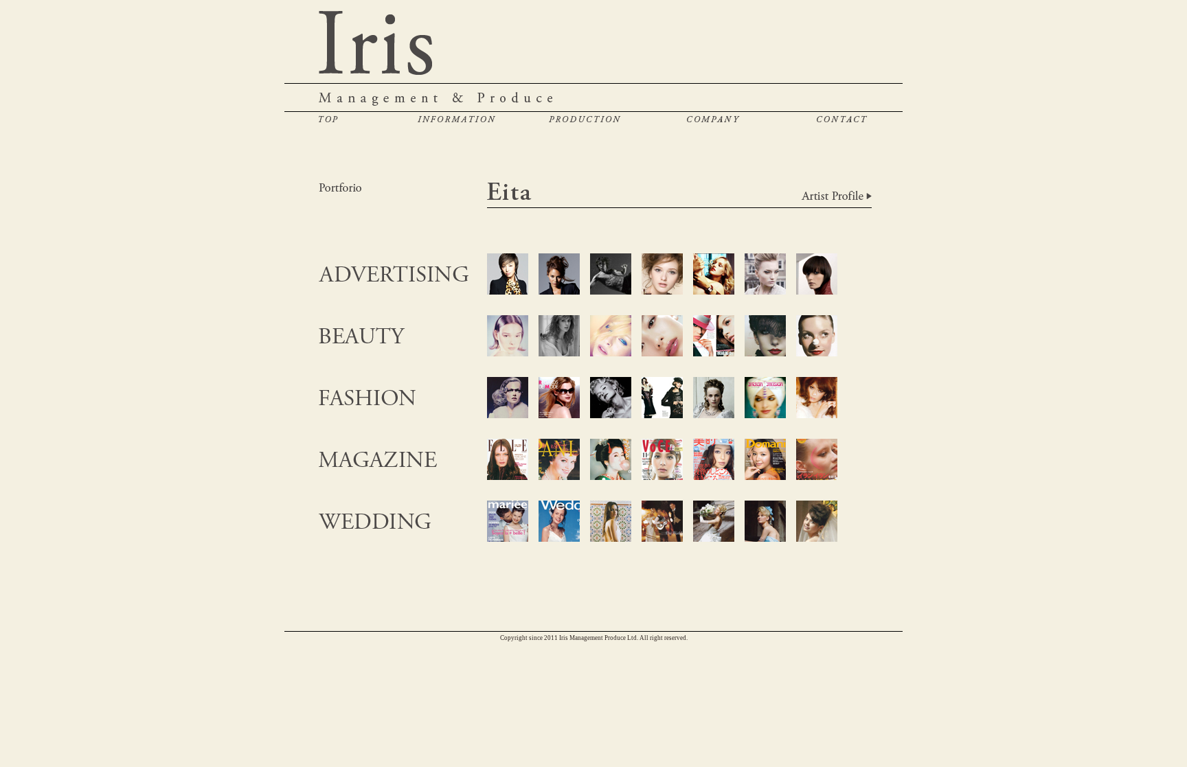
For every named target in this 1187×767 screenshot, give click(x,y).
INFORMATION (456, 118)
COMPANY (713, 118)
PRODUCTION (585, 118)
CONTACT (842, 118)
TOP (328, 118)
